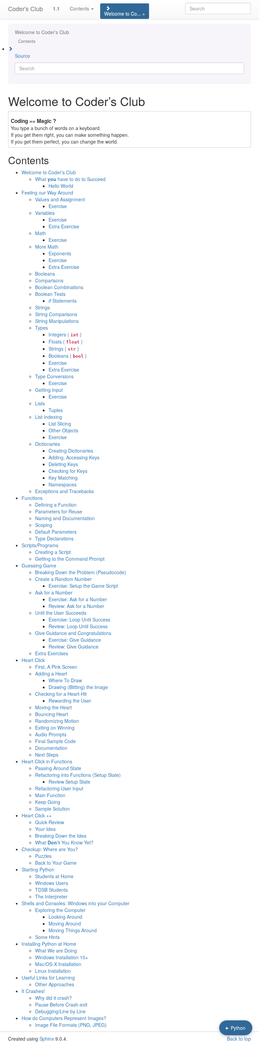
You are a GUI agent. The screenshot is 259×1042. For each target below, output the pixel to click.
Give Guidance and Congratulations (73, 633)
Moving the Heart (53, 707)
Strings (42, 307)
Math (40, 233)
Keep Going (47, 801)
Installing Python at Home (49, 943)
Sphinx (46, 1038)
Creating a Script (53, 552)
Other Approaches (54, 984)
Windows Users (51, 883)
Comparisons (49, 280)
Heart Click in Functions (47, 761)
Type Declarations (54, 538)
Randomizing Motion (57, 720)
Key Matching (63, 477)
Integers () (65, 334)
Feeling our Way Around (47, 192)
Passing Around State (58, 768)
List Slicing (60, 423)
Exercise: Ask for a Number (78, 599)
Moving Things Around (73, 930)
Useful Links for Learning (48, 977)
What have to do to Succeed (70, 179)
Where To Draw (65, 680)
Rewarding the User (70, 700)
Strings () (64, 348)
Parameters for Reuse (58, 511)
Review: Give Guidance (73, 646)
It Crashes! (33, 991)
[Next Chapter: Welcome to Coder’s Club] (129, 48)
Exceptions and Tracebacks (64, 491)
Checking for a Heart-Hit (61, 693)
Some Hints (47, 937)
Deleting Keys (63, 464)
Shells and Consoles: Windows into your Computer (76, 903)
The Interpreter (51, 896)
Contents (26, 41)
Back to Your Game (56, 862)
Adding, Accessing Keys (74, 457)
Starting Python (38, 869)
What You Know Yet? (64, 842)
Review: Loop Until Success (78, 626)
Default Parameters (56, 531)
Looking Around (65, 916)
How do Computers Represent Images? (64, 1018)
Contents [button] (80, 8)
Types (41, 327)
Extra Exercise (64, 226)
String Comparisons (56, 314)
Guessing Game (39, 565)
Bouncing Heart (51, 714)
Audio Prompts (50, 734)
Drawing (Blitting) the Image (78, 687)
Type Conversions (54, 376)
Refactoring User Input (59, 788)
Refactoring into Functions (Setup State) (78, 774)
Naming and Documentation (65, 518)
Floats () (66, 341)
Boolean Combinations (59, 287)
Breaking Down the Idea (60, 835)
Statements (63, 300)
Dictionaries (47, 443)
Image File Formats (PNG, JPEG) (71, 1024)
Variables (45, 212)
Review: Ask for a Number (76, 606)
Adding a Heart (51, 673)
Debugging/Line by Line (60, 1011)
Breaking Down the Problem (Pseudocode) (80, 572)
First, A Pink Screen (56, 666)
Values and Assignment (60, 199)
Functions (32, 497)
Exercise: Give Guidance (75, 639)
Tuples (56, 410)
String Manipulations (57, 320)
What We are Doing (56, 950)
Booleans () (68, 355)
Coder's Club (25, 8)
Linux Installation (53, 970)
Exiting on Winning (55, 727)
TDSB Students (51, 889)
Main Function (50, 795)
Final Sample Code (55, 741)
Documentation (51, 747)
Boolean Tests (50, 293)
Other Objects (63, 430)
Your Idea (45, 828)
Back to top (239, 1038)
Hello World (61, 185)
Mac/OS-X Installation (58, 964)
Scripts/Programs (40, 545)
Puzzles (43, 856)
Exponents (60, 253)
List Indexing (48, 416)
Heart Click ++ (37, 815)
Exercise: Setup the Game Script (83, 585)
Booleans (45, 273)
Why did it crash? (53, 997)
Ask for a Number (54, 592)
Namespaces (63, 484)
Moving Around (65, 923)
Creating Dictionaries (71, 450)
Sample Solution (52, 808)
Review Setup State (69, 781)
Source (22, 55)
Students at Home (54, 876)
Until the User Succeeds (60, 612)
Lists (40, 403)
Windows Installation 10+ (61, 957)
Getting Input (49, 389)
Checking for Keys (68, 470)
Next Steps (46, 754)
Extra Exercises (51, 653)
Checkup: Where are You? (50, 849)
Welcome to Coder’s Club (42, 32)
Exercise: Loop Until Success (79, 619)
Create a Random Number (63, 579)
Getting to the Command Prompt (70, 558)
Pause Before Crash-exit (61, 1004)
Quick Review (49, 822)
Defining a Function (56, 504)
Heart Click (33, 660)
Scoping (43, 525)
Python (236, 1027)
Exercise (58, 206)
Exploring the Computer (60, 910)
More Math (46, 246)
